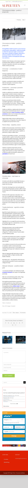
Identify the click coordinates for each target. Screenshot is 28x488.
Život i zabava (16, 312)
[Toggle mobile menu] (25, 5)
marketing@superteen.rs (21, 458)
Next (23, 19)
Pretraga (14, 436)
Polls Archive (6, 406)
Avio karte (23, 439)
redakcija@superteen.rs (17, 1)
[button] (3, 340)
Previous (19, 19)
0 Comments (23, 312)
